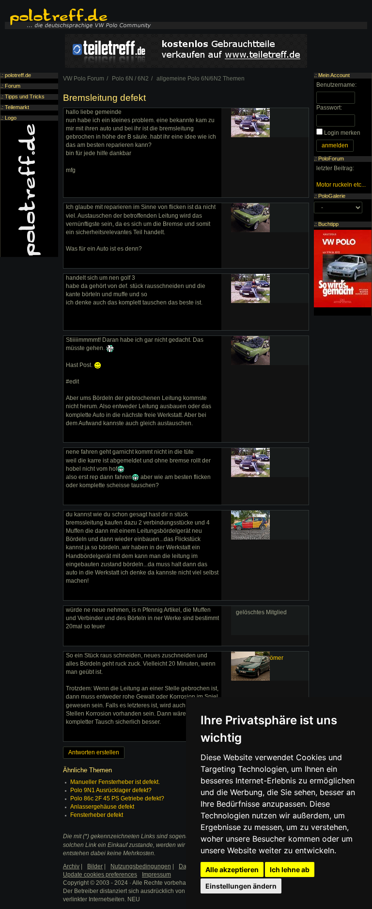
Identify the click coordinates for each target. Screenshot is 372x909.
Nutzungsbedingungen (140, 866)
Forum (12, 86)
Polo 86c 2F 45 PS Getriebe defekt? (117, 798)
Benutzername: (336, 84)
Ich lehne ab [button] (290, 869)
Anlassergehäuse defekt (102, 806)
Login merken (342, 132)
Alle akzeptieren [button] (232, 869)
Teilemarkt (17, 107)
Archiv (71, 866)
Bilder (95, 866)
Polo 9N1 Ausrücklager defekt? (111, 790)
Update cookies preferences (100, 874)
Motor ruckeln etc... (341, 184)
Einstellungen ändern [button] (241, 886)
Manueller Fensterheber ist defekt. (115, 782)
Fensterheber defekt (96, 815)
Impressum (156, 874)
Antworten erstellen (93, 752)
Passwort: (329, 107)
